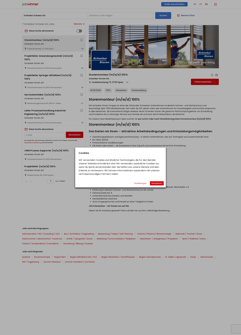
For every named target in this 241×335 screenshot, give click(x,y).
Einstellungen (140, 183)
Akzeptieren (156, 183)
